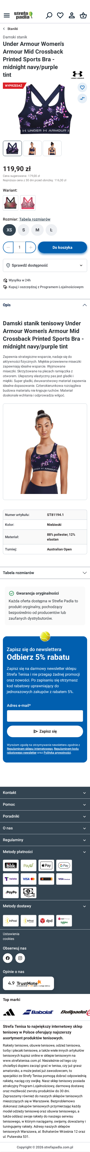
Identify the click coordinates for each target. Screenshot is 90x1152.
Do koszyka (62, 247)
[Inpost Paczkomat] (28, 920)
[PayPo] (11, 892)
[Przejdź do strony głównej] (23, 15)
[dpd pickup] (64, 920)
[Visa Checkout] (64, 879)
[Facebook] (7, 958)
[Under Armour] (77, 75)
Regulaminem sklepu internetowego (30, 748)
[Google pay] (64, 865)
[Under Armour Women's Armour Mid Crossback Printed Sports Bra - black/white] (10, 203)
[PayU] (28, 865)
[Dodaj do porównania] (82, 98)
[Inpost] (11, 920)
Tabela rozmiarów (18, 572)
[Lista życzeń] (60, 15)
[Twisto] (11, 879)
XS (9, 229)
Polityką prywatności (57, 752)
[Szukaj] (49, 15)
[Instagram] (20, 958)
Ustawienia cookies (7, 936)
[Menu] (7, 15)
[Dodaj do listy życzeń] (82, 87)
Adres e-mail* (19, 705)
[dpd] (46, 920)
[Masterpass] (46, 879)
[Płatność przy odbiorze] (28, 892)
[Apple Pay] (46, 865)
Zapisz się (48, 731)
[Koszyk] (83, 15)
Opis (7, 305)
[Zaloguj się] (72, 15)
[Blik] (11, 865)
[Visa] (28, 879)
